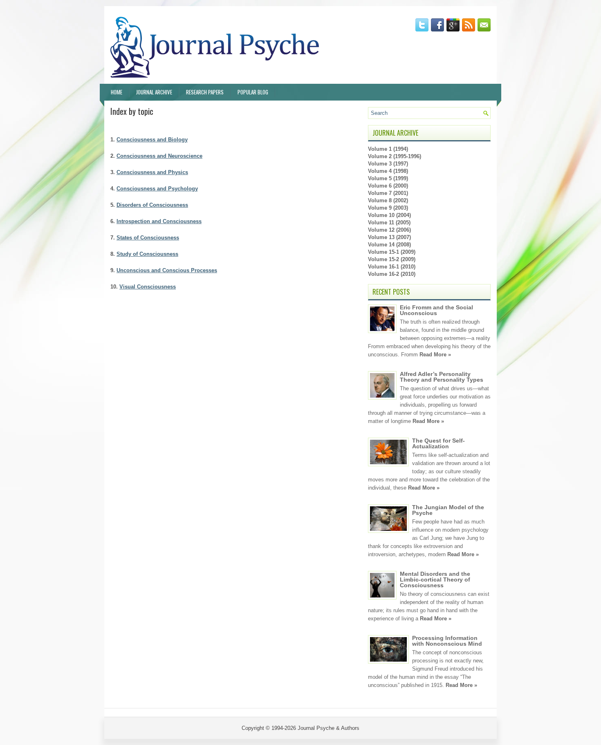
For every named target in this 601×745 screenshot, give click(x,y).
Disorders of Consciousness (152, 205)
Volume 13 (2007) (389, 237)
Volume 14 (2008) (389, 245)
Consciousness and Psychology (157, 189)
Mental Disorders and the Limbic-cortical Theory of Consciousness (435, 579)
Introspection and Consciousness (159, 221)
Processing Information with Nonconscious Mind (447, 641)
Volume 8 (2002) (388, 200)
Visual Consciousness (147, 287)
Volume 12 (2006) (389, 230)
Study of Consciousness (147, 254)
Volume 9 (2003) (388, 208)
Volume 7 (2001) (388, 193)
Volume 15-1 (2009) (391, 252)
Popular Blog (253, 92)
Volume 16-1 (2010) (391, 267)
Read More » (435, 354)
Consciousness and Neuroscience (159, 156)
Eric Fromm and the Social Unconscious (436, 310)
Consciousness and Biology (152, 139)
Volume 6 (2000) (388, 186)
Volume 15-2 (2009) (391, 259)
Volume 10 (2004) (389, 215)
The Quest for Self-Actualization (438, 443)
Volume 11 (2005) (389, 222)
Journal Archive (154, 92)
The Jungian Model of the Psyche (448, 510)
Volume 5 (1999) (388, 178)
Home (116, 92)
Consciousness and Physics (152, 172)
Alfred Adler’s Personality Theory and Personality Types (441, 377)
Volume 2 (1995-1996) (394, 156)
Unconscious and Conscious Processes (167, 270)
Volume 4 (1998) (388, 171)
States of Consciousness (148, 238)
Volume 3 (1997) (388, 164)
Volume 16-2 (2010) (391, 274)
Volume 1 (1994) (388, 149)
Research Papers (205, 92)
